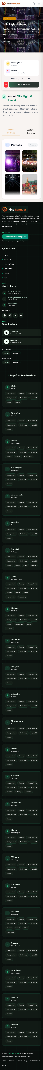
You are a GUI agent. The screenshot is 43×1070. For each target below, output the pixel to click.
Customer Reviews (31, 131)
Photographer (11, 398)
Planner (9, 402)
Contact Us (8, 269)
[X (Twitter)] (15, 315)
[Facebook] (10, 315)
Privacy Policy (22, 1061)
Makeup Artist (32, 393)
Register (16, 353)
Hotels (17, 565)
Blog (5, 278)
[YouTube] (21, 315)
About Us (7, 260)
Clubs (25, 565)
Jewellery (28, 792)
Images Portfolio (11, 131)
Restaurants (28, 456)
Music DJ (34, 398)
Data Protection (35, 1061)
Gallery (6, 273)
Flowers (21, 393)
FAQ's (4, 1066)
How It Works (9, 264)
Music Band (23, 398)
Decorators (22, 597)
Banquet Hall (11, 393)
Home (6, 255)
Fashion (17, 402)
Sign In (6, 353)
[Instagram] (4, 315)
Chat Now (25, 84)
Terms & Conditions (8, 1061)
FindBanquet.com (13, 1054)
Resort (17, 593)
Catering (9, 628)
